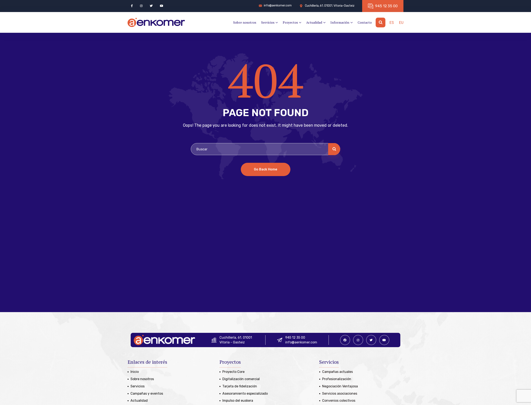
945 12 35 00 (295, 337)
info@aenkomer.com (301, 342)
